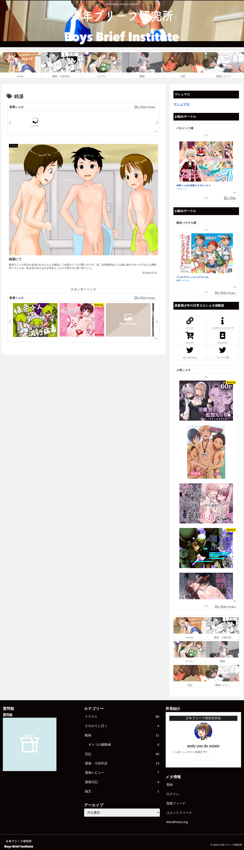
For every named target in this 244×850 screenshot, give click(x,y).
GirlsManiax (145, 107)
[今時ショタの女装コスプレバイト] (206, 159)
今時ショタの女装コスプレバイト (193, 182)
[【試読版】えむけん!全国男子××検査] (206, 452)
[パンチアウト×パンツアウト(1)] (206, 247)
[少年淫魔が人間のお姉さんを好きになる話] (206, 593)
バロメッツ (181, 185)
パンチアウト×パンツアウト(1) (192, 270)
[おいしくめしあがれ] (81, 320)
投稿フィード (176, 803)
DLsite (230, 198)
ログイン (172, 794)
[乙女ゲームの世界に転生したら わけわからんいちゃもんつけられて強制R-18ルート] (206, 503)
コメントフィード (179, 813)
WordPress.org (177, 822)
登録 (169, 784)
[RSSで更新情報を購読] (208, 758)
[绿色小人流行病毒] (35, 320)
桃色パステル (182, 273)
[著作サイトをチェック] (198, 758)
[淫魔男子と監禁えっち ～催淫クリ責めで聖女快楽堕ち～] (206, 401)
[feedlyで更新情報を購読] (203, 758)
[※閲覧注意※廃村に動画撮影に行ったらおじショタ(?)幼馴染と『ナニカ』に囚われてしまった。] (206, 548)
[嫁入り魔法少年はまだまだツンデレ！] (128, 320)
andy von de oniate (203, 746)
